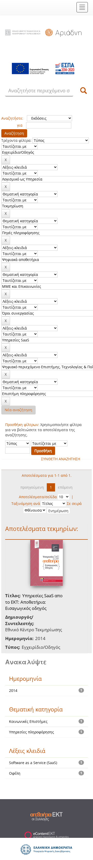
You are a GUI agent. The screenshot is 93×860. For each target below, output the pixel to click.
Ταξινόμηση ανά (25, 503)
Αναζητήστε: (12, 118)
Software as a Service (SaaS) (33, 762)
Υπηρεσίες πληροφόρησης (31, 732)
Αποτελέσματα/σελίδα (38, 496)
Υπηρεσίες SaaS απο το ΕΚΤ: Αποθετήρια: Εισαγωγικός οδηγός (34, 602)
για (19, 125)
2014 (13, 690)
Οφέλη (14, 773)
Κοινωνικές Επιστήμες (28, 721)
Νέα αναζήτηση (18, 409)
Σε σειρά (74, 503)
